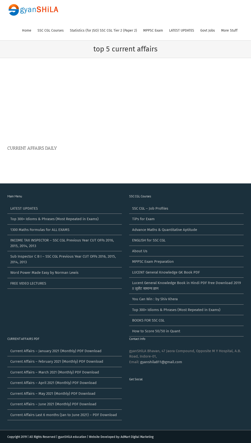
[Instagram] (150, 391)
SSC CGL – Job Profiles (150, 208)
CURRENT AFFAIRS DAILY (32, 148)
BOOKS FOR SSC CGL (148, 320)
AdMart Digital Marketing (137, 437)
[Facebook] (130, 391)
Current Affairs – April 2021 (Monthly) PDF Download (53, 383)
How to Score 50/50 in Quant (156, 331)
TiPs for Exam (143, 219)
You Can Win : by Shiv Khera (155, 299)
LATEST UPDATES (24, 208)
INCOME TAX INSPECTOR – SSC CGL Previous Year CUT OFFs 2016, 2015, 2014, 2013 (62, 243)
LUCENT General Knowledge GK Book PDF (166, 272)
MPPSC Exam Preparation (153, 261)
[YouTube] (143, 391)
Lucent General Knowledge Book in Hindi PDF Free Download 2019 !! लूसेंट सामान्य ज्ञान (186, 286)
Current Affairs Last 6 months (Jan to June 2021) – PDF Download (63, 415)
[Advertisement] (125, 108)
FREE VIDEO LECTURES (28, 283)
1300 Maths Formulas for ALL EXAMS (39, 229)
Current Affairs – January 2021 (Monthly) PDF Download (55, 351)
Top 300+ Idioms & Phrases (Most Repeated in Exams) (54, 219)
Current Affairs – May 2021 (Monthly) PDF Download (52, 393)
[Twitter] (137, 391)
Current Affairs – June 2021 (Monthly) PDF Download (53, 404)
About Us (139, 251)
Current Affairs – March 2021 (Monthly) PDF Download (54, 372)
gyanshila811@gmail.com (161, 362)
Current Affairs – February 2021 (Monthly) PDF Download (56, 361)
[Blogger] (157, 391)
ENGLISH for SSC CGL (148, 240)
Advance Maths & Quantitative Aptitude (164, 229)
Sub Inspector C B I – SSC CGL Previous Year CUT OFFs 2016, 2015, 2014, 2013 (63, 259)
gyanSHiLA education (72, 437)
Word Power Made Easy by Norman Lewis (44, 272)
